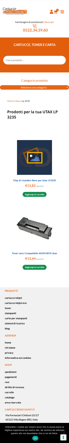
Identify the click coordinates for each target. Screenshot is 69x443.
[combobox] (34, 87)
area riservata (13, 402)
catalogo (9, 397)
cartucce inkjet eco (16, 302)
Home (10, 101)
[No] (64, 432)
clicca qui (49, 21)
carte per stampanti (16, 318)
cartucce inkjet (13, 297)
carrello (9, 392)
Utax (17, 101)
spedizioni (10, 371)
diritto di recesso (14, 387)
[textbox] (34, 87)
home (8, 342)
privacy (9, 352)
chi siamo (10, 347)
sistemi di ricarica (15, 323)
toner (8, 307)
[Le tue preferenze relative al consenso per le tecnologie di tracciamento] (63, 437)
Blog (7, 328)
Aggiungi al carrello (34, 194)
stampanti (10, 313)
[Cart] (55, 12)
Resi (7, 381)
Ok (35, 438)
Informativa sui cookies (18, 357)
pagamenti (11, 376)
